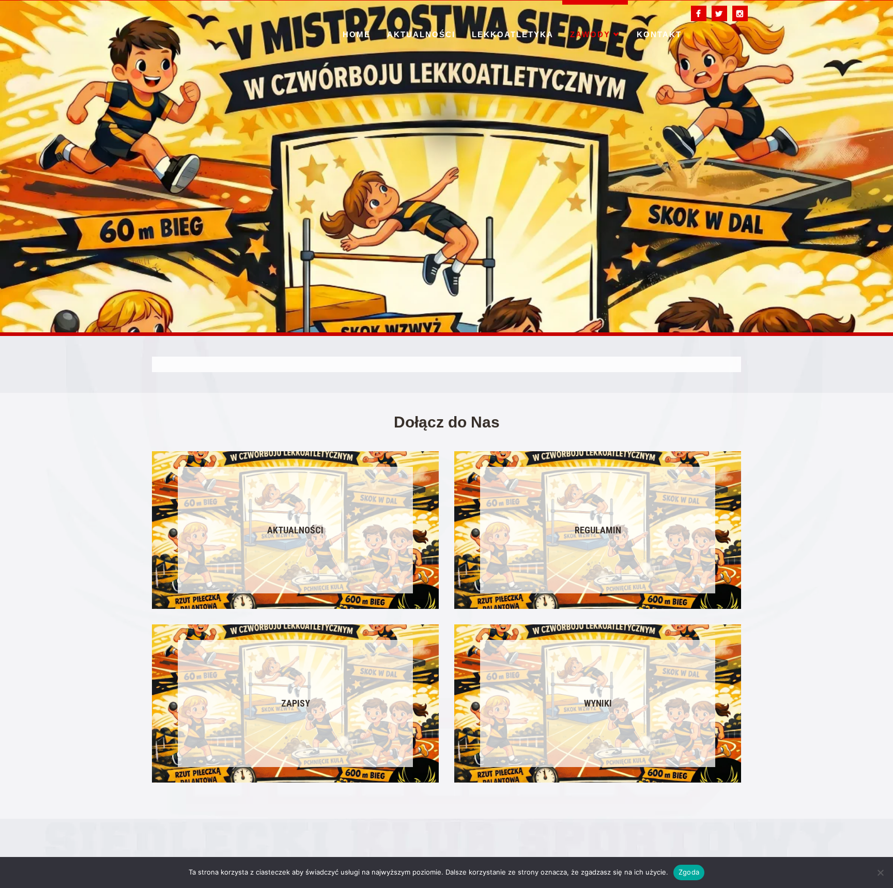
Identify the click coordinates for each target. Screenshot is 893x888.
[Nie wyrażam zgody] (880, 872)
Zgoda (689, 872)
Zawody (590, 34)
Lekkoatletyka (512, 34)
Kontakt (659, 34)
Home (357, 34)
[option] (446, 166)
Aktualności (421, 34)
